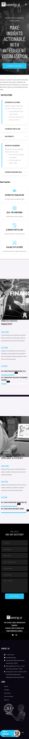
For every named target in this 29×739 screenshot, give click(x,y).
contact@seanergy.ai (11, 657)
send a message (14, 596)
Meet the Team (7, 693)
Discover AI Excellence (14, 66)
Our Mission (6, 689)
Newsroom (6, 700)
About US (6, 686)
